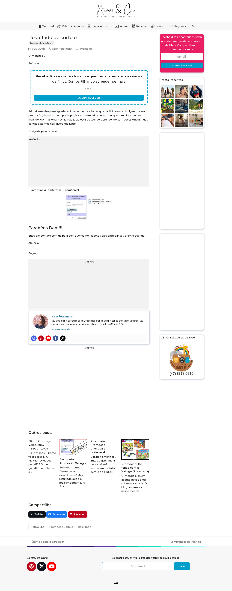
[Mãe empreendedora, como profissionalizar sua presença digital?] (181, 120)
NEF (116, 582)
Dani (54, 227)
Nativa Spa (37, 526)
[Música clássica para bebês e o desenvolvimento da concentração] (196, 120)
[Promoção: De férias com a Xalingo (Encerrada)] (135, 449)
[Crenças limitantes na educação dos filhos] (167, 91)
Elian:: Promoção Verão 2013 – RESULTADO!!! (40, 444)
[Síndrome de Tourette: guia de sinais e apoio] (196, 105)
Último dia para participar (46, 542)
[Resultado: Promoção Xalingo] (73, 447)
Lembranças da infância (185, 542)
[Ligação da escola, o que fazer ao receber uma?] (181, 91)
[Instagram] (34, 338)
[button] (193, 26)
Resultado (84, 526)
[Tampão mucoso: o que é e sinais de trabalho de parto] (167, 120)
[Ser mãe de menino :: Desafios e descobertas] (181, 105)
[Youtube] (48, 338)
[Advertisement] (89, 164)
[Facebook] (55, 338)
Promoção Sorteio (61, 526)
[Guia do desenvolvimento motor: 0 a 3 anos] (196, 91)
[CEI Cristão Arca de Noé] (182, 360)
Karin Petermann (62, 48)
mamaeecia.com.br (60, 329)
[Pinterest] (41, 338)
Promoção (86, 48)
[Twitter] (63, 338)
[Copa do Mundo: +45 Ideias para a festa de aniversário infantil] (167, 105)
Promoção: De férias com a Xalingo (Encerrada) (135, 467)
